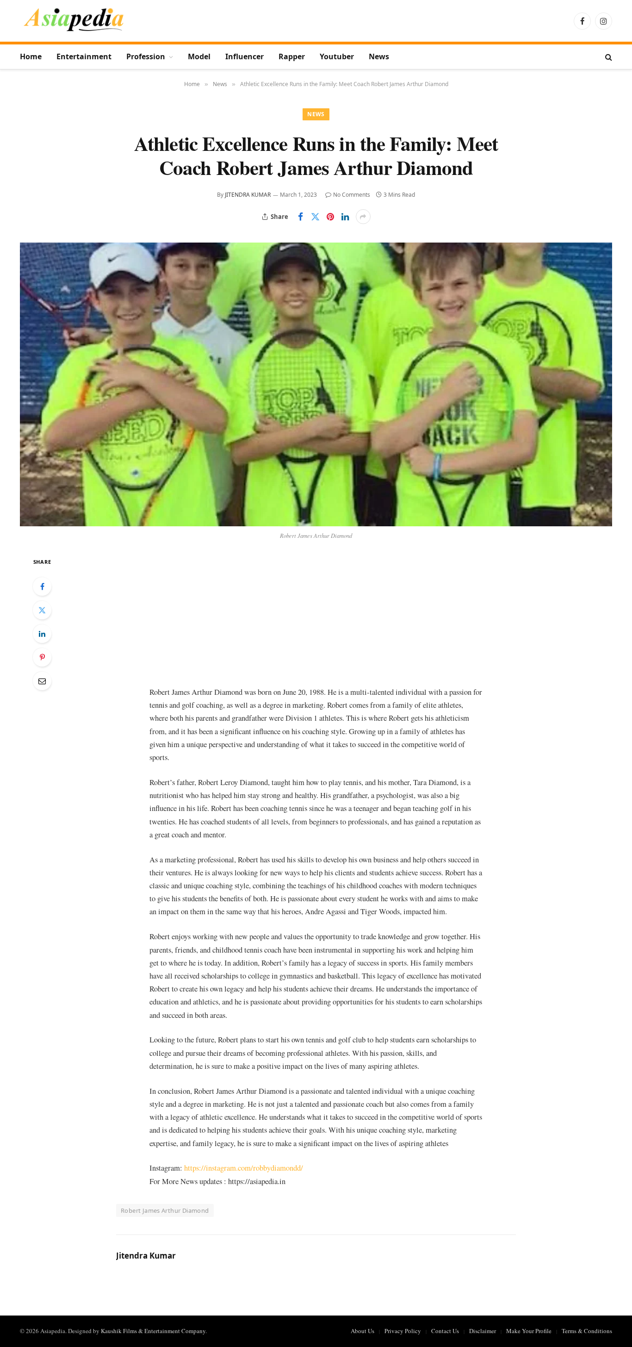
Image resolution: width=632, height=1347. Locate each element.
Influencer (244, 56)
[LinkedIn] (42, 633)
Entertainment (84, 56)
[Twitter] (42, 610)
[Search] (607, 56)
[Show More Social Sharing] (363, 216)
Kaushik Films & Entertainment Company (153, 1331)
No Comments (351, 195)
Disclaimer (482, 1331)
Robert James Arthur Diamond (165, 1210)
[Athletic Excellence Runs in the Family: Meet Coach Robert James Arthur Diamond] (316, 384)
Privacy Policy (402, 1331)
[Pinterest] (42, 657)
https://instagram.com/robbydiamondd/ (243, 1167)
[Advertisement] (316, 621)
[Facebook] (42, 586)
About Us (362, 1331)
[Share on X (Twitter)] (315, 216)
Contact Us (445, 1331)
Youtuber (337, 56)
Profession (145, 56)
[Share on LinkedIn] (345, 216)
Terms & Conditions (587, 1331)
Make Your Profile (528, 1331)
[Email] (42, 681)
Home (31, 56)
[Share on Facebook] (301, 216)
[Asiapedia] (74, 21)
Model (199, 56)
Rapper (292, 56)
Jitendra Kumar (248, 195)
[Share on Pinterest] (330, 216)
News (379, 56)
